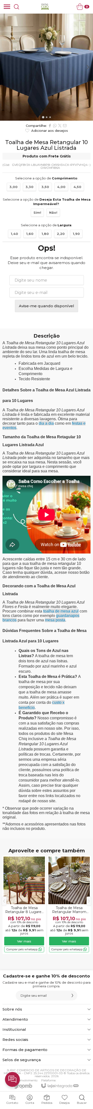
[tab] (43, 117)
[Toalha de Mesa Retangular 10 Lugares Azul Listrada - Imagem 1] (46, 67)
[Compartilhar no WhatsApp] (55, 125)
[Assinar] (72, 995)
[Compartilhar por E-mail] (64, 125)
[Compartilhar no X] (60, 125)
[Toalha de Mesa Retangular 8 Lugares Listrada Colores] (24, 905)
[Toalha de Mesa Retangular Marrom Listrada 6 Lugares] (69, 905)
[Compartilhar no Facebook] (50, 125)
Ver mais (24, 941)
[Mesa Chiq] (45, 6)
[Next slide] (87, 67)
